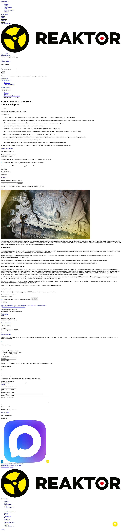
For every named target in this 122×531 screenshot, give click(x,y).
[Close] (1, 348)
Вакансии (3, 17)
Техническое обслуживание (12, 96)
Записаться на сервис (35, 299)
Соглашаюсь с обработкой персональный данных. (16, 162)
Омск (5, 8)
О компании (4, 14)
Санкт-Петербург (9, 10)
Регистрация (4, 78)
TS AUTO (17, 305)
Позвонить (7, 83)
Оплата (3, 22)
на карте (3, 384)
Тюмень (6, 11)
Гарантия (3, 20)
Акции (3, 16)
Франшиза (4, 19)
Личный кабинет (9, 526)
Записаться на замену (7, 148)
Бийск (5, 5)
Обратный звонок (9, 84)
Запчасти (7, 55)
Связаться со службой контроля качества (13, 307)
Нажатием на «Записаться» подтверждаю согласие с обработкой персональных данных (12, 465)
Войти (2, 529)
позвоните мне (5, 412)
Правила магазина (6, 23)
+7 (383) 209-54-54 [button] (6, 80)
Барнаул (6, 4)
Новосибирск (4, 1)
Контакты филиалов (9, 512)
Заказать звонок (5, 87)
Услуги (3, 55)
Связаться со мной (6, 322)
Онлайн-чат (4, 177)
